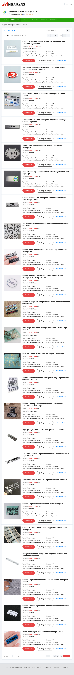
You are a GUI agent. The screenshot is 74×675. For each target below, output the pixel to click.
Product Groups (10, 30)
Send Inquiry (28, 60)
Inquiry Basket (61, 60)
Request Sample (46, 60)
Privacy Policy (65, 667)
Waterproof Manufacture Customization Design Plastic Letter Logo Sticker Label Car (43, 68)
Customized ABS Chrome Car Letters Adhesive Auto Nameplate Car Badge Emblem (42, 277)
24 (10, 656)
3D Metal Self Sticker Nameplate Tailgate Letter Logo (43, 354)
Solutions (35, 20)
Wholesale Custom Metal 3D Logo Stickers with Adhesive (44, 480)
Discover (44, 20)
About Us (25, 20)
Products (16, 20)
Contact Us (53, 20)
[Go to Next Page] (68, 35)
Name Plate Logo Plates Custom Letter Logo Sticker (42, 632)
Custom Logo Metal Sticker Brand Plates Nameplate (42, 504)
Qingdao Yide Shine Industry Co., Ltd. (23, 11)
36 (14, 656)
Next (65, 656)
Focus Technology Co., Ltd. (24, 667)
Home (5, 20)
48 (18, 656)
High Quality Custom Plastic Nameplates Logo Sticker (43, 430)
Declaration (57, 667)
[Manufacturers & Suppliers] (14, 4)
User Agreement (48, 667)
